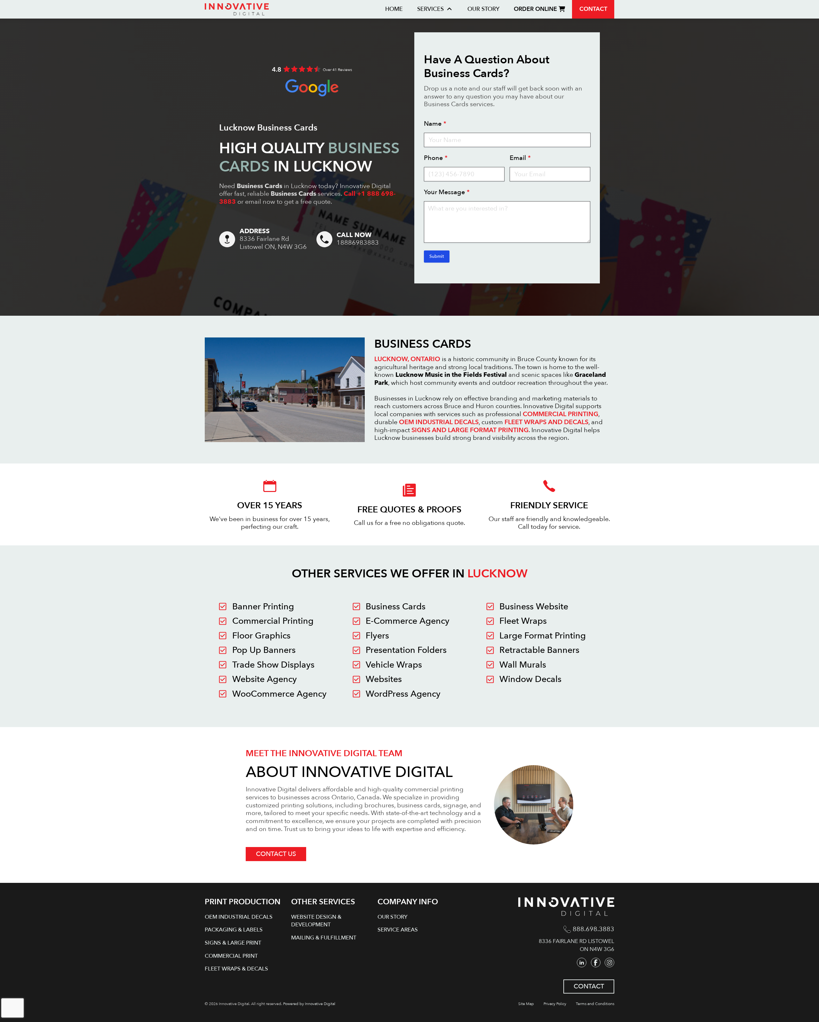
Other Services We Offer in (410, 574)
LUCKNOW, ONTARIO (407, 359)
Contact (593, 9)
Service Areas (398, 929)
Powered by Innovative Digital (309, 1003)
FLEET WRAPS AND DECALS (546, 422)
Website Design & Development (316, 921)
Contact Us (276, 854)
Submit (436, 256)
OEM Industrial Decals (239, 917)
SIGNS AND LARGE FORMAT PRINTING (470, 430)
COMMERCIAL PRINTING (560, 414)
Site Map (526, 1003)
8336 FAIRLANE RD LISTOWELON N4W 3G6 (576, 945)
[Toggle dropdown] (449, 9)
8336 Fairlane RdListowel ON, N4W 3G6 (273, 243)
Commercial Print (231, 956)
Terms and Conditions (595, 1003)
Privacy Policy (555, 1003)
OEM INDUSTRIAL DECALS (439, 422)
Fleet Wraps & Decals (236, 968)
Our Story (483, 9)
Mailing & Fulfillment (323, 937)
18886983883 (358, 243)
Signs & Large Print (233, 943)
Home (394, 9)
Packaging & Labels (234, 929)
